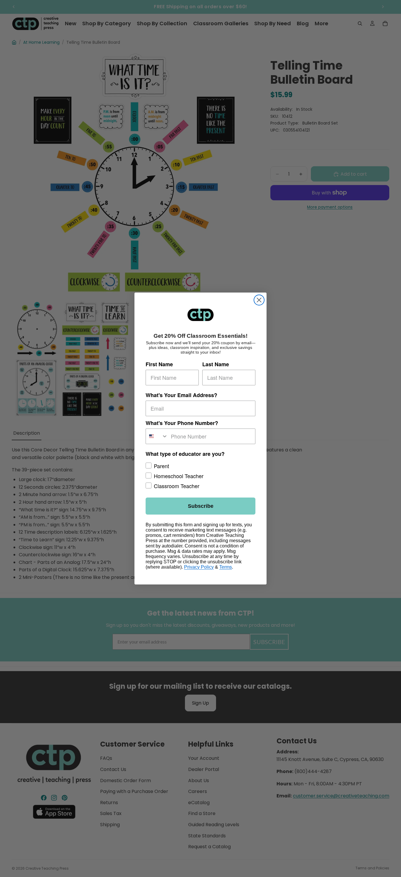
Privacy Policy (199, 566)
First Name (159, 364)
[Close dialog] (259, 300)
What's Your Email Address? (181, 395)
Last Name (215, 364)
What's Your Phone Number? (182, 423)
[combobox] (157, 436)
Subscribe (200, 506)
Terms (225, 566)
